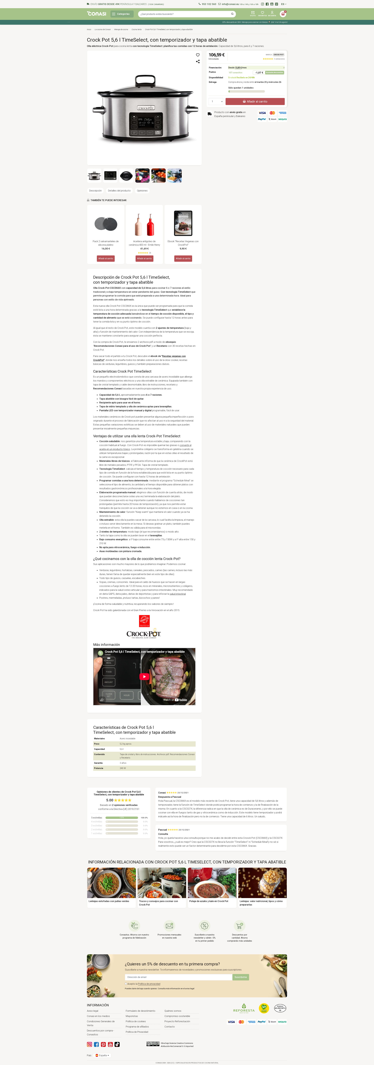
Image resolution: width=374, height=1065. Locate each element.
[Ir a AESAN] (280, 1008)
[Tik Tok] (117, 1044)
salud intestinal (178, 593)
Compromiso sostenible (177, 1016)
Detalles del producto (119, 190)
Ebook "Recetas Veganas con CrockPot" (183, 243)
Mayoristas (132, 1016)
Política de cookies (136, 1021)
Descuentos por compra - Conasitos (100, 1032)
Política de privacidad (149, 983)
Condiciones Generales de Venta (101, 1023)
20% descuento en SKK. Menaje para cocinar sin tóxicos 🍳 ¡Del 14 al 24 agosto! (241, 22)
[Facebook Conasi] (96, 1044)
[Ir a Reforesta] (243, 1008)
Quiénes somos (173, 1010)
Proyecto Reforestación (177, 1021)
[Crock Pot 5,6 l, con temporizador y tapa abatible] (144, 107)
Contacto (170, 1026)
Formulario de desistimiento (140, 1010)
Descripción (95, 190)
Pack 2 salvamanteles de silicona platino (106, 243)
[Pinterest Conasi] (103, 1044)
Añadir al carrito (105, 258)
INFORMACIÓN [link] (98, 1005)
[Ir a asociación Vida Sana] (264, 1008)
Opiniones (142, 190)
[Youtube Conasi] (110, 1044)
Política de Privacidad (137, 1031)
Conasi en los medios (98, 1016)
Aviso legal (92, 1010)
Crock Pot (279, 55)
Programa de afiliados (137, 1026)
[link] (274, 58)
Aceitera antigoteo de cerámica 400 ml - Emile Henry (144, 243)
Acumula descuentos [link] (274, 72)
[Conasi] (96, 13)
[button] (253, 14)
